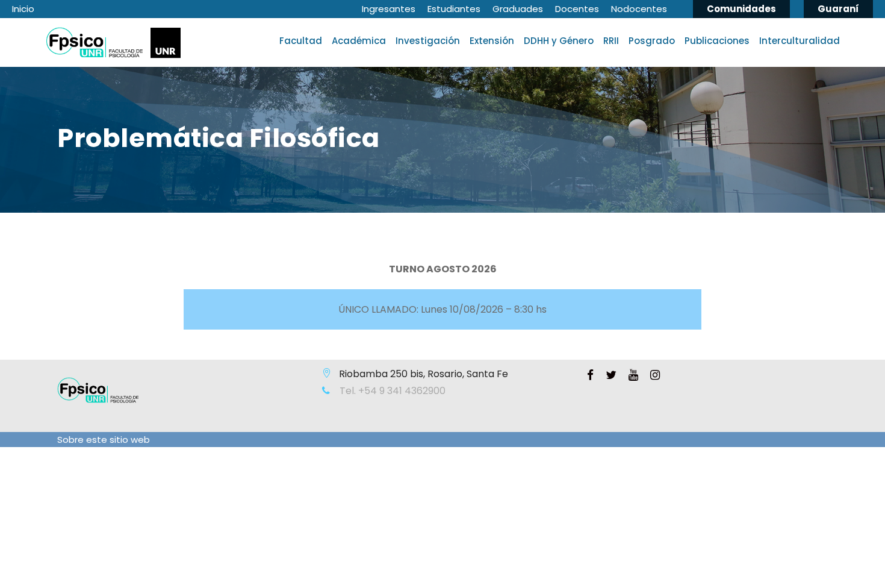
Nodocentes (639, 8)
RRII (611, 40)
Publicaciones (717, 40)
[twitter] (611, 375)
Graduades (517, 8)
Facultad (300, 40)
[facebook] (590, 375)
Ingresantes (388, 8)
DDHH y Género (559, 40)
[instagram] (655, 375)
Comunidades (741, 8)
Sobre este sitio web (103, 439)
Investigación (428, 40)
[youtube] (633, 375)
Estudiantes (453, 8)
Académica (359, 40)
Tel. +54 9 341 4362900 (391, 391)
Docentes (577, 8)
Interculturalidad (799, 40)
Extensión (492, 40)
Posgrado (652, 40)
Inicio (23, 8)
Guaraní (838, 8)
